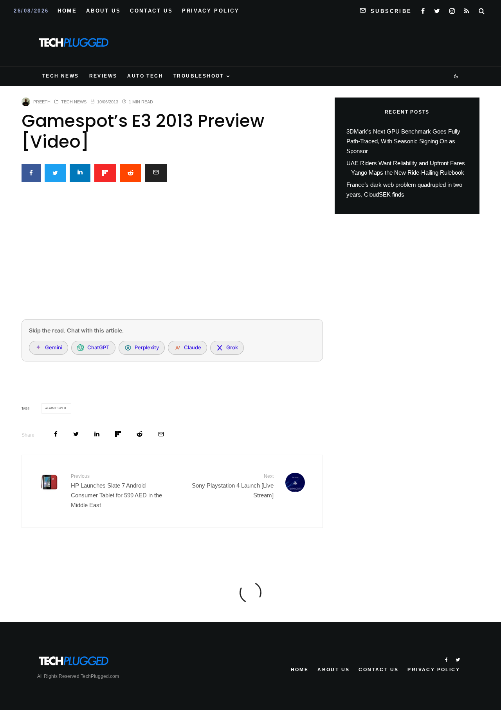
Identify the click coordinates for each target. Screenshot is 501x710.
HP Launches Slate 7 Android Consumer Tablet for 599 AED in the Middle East (116, 490)
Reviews (103, 76)
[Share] (31, 173)
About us (103, 11)
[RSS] (467, 9)
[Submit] (130, 173)
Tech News (60, 76)
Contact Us (151, 11)
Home (67, 11)
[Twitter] (437, 9)
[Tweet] (55, 173)
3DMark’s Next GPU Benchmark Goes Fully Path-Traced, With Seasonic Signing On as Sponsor (403, 141)
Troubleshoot (198, 76)
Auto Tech (145, 76)
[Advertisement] (172, 255)
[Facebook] (422, 9)
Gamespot (57, 408)
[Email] (156, 173)
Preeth (41, 101)
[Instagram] (452, 9)
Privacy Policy (210, 11)
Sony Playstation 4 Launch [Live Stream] (233, 485)
